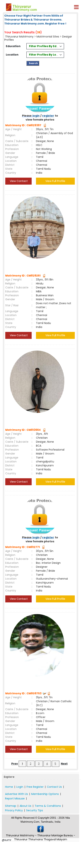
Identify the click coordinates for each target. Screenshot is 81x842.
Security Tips (34, 810)
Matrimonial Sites (48, 36)
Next (64, 764)
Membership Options (45, 794)
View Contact (18, 181)
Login (19, 787)
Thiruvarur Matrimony (19, 36)
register (48, 116)
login (36, 116)
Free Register (35, 787)
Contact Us (54, 787)
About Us (25, 806)
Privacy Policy (14, 810)
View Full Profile (55, 181)
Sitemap (10, 806)
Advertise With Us (16, 794)
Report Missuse (15, 798)
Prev (14, 764)
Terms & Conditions (48, 806)
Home (9, 787)
